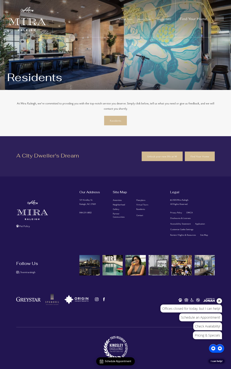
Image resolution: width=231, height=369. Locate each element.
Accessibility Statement (180, 223)
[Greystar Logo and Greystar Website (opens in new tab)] (28, 299)
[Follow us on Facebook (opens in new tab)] (104, 299)
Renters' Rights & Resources (183, 234)
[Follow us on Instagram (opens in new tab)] (96, 299)
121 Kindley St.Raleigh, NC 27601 (87, 201)
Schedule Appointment (118, 361)
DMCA (189, 212)
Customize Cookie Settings (181, 229)
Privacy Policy (176, 212)
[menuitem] (121, 200)
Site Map (204, 234)
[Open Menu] (219, 18)
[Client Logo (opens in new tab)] (52, 299)
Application (200, 223)
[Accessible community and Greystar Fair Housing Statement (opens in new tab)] (192, 299)
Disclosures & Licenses (180, 218)
